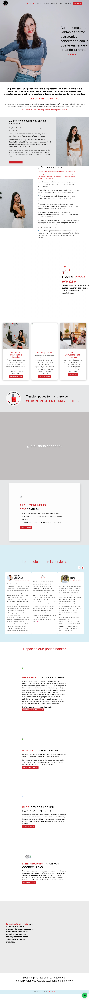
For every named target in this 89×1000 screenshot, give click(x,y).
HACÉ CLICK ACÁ (26, 527)
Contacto (67, 3)
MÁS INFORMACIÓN (44, 376)
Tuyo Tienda (51, 991)
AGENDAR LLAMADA (29, 882)
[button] (84, 995)
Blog (60, 3)
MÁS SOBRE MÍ (16, 162)
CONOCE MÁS (73, 374)
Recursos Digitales (42, 3)
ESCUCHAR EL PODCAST (30, 767)
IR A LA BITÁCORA (28, 826)
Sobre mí (54, 3)
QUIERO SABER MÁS (16, 376)
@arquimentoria (75, 580)
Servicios (29, 3)
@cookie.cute (45, 578)
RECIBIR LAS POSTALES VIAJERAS (33, 710)
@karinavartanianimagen (22, 580)
